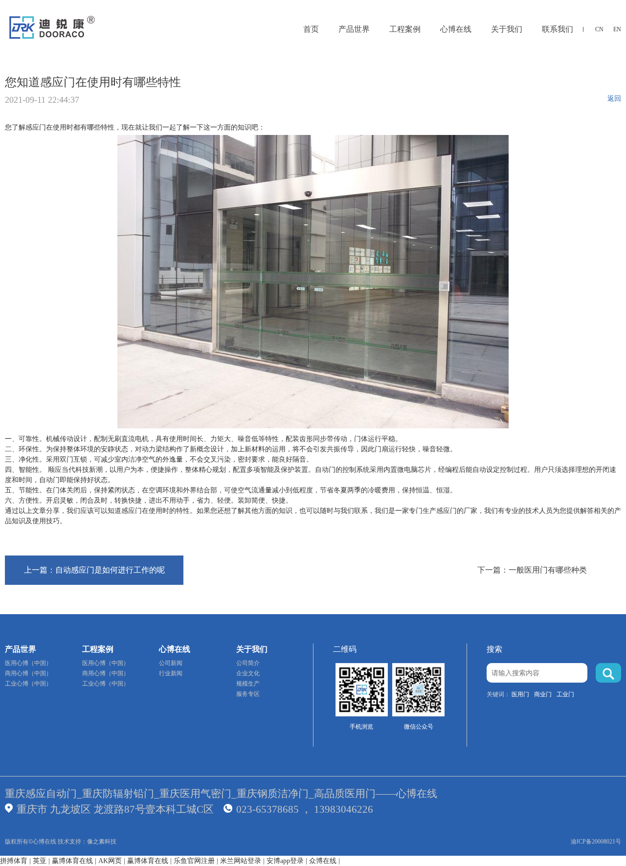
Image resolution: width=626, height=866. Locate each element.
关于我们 (506, 29)
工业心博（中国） (28, 683)
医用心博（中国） (28, 663)
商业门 (543, 694)
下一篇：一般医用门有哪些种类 (532, 570)
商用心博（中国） (28, 673)
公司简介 (248, 663)
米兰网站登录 (240, 861)
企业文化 (248, 673)
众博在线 (322, 861)
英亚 (39, 861)
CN (599, 29)
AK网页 (110, 861)
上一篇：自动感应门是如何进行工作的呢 (94, 570)
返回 (614, 98)
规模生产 (248, 683)
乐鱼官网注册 (194, 861)
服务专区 (248, 693)
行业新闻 (170, 673)
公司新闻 (170, 663)
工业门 (565, 694)
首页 (311, 29)
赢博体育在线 (72, 861)
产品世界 (354, 29)
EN (617, 29)
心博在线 (455, 29)
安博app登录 (285, 861)
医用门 (520, 694)
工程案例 (405, 29)
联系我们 (557, 29)
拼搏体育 (13, 861)
